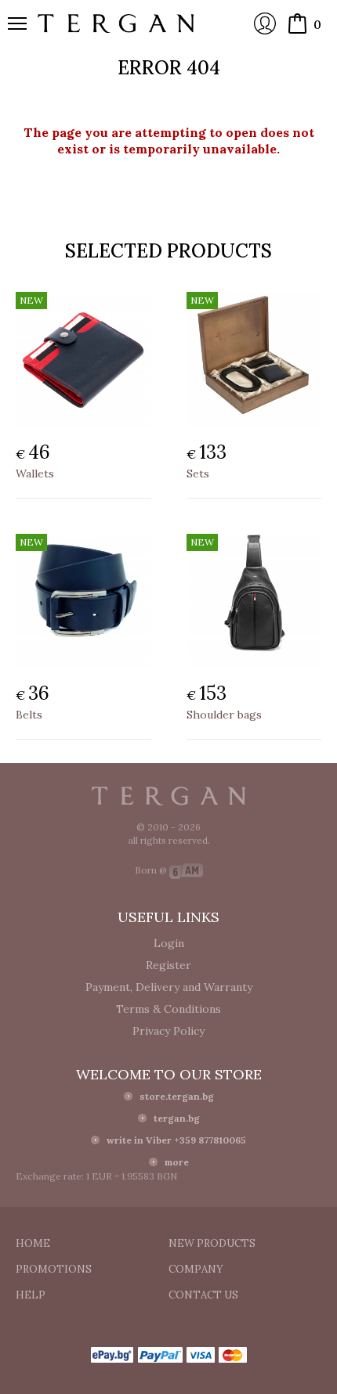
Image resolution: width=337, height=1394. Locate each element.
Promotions (54, 1269)
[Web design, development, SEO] (186, 870)
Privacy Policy (168, 1031)
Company (195, 1269)
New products (211, 1243)
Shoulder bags (224, 715)
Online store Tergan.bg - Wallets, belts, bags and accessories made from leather (116, 23)
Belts (29, 715)
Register (168, 965)
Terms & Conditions (168, 1009)
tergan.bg (177, 1118)
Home (33, 1243)
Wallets (35, 473)
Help (30, 1295)
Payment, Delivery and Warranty (168, 987)
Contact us (203, 1295)
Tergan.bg (168, 796)
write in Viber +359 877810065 (176, 1140)
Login (264, 23)
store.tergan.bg (177, 1096)
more (177, 1162)
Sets (198, 473)
